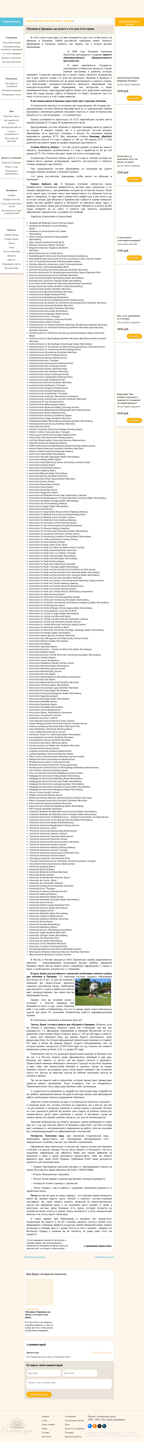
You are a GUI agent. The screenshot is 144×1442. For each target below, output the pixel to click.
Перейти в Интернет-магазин (129, 23)
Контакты (46, 1436)
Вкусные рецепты (73, 1436)
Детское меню (11, 268)
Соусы (11, 247)
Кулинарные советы (11, 264)
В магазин (134, 98)
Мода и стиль (11, 166)
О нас (44, 1420)
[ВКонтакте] (90, 1426)
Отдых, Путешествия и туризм (11, 205)
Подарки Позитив (11, 199)
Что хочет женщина (11, 53)
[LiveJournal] (104, 1426)
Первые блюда (11, 234)
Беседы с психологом (11, 57)
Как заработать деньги (11, 121)
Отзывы (45, 1432)
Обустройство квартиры (11, 139)
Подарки (69, 1432)
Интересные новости (11, 127)
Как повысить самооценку (11, 85)
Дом (67, 1424)
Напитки (11, 259)
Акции (44, 1428)
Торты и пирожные (11, 251)
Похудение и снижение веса (11, 172)
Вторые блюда (11, 239)
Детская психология (11, 62)
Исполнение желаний (11, 90)
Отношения (70, 1416)
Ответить (107, 1352)
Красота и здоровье (11, 162)
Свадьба (11, 195)
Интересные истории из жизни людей (11, 212)
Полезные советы (11, 116)
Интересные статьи (11, 94)
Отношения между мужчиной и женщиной (11, 48)
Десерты (11, 255)
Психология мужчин (12, 42)
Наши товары (48, 1424)
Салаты (11, 243)
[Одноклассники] (95, 1426)
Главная (30, 20)
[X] (99, 1426)
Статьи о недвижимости (11, 133)
